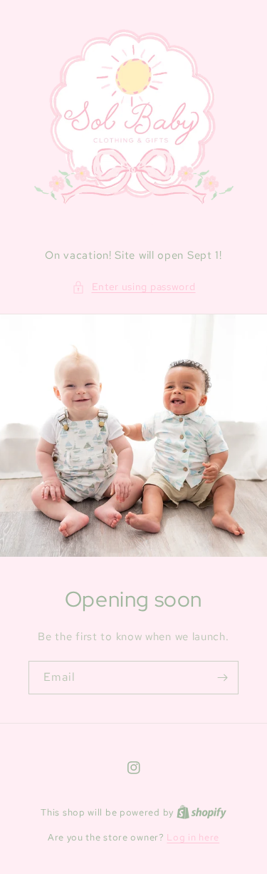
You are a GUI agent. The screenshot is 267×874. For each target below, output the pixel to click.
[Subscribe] (222, 677)
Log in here (193, 837)
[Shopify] (201, 812)
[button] (134, 287)
